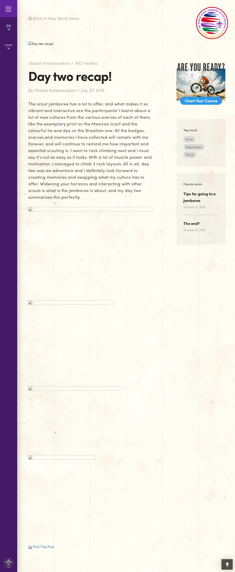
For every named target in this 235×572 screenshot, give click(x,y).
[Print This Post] (30, 546)
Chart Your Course (201, 100)
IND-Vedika (86, 63)
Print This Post (43, 546)
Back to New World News (55, 18)
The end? (191, 223)
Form (189, 139)
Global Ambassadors (49, 63)
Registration (194, 147)
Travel (190, 154)
